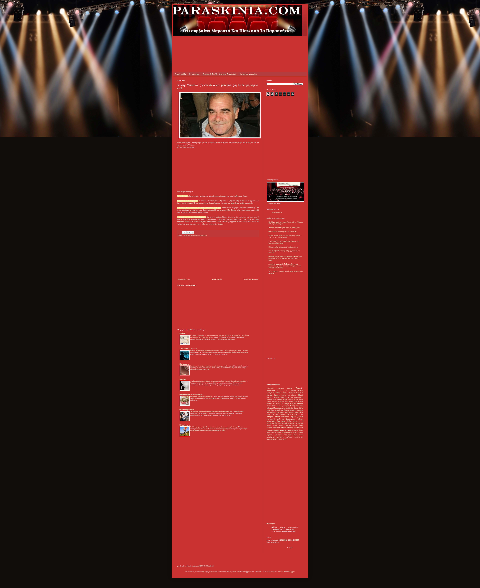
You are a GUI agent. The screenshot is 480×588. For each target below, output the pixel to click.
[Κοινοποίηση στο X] (187, 232)
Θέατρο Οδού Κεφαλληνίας (294, 401)
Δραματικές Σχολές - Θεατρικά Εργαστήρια (219, 74)
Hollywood (271, 391)
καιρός (283, 428)
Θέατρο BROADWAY (296, 397)
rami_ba (280, 572)
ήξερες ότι (290, 414)
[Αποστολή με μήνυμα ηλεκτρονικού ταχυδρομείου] (183, 232)
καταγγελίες (298, 428)
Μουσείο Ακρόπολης (282, 410)
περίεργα (280, 437)
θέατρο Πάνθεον (272, 425)
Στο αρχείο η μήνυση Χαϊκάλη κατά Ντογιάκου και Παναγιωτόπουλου (211, 411)
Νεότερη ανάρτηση (184, 279)
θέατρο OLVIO (298, 421)
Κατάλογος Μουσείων (248, 74)
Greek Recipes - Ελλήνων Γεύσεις (192, 394)
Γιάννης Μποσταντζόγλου (190, 235)
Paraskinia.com (277, 212)
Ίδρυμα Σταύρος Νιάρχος (285, 393)
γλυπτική (300, 417)
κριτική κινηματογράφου (284, 432)
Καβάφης (279, 406)
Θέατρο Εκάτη (293, 399)
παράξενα (270, 437)
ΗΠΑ (287, 397)
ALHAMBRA (270, 388)
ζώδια (289, 421)
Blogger (291, 572)
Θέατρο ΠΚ (271, 404)
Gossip (299, 388)
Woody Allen (284, 390)
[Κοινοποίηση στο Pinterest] (192, 232)
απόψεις (270, 417)
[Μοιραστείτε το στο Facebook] (190, 232)
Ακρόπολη (299, 393)
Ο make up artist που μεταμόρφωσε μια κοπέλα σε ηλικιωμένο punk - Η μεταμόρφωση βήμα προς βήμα (285, 258)
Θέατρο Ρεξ (279, 404)
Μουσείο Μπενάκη (296, 410)
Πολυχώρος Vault (282, 412)
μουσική (278, 435)
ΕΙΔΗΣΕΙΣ (183, 333)
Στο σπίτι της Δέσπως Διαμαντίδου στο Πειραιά (284, 228)
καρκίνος (290, 428)
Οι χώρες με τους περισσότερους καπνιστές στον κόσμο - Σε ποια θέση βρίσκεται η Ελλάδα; (218, 381)
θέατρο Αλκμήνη (272, 423)
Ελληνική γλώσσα (279, 397)
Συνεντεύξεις (194, 74)
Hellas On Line (185, 425)
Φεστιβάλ (270, 414)
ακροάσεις (299, 414)
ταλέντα (279, 439)
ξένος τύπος (298, 435)
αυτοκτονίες (285, 417)
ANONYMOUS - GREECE (188, 349)
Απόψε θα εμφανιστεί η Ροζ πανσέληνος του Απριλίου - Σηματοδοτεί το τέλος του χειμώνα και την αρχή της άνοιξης (284, 266)
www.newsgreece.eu (187, 410)
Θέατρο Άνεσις (282, 399)
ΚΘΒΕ (274, 406)
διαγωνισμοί (271, 419)
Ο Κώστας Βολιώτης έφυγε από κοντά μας (282, 232)
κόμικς (295, 433)
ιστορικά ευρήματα (273, 428)
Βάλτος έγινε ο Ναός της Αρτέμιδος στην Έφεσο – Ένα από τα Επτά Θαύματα (285, 236)
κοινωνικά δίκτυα (297, 430)
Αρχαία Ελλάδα (273, 395)
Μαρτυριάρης (184, 364)
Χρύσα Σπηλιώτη (280, 414)
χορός (284, 439)
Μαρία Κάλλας (293, 408)
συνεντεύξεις (203, 235)
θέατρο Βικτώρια (283, 423)
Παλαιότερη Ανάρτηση (251, 279)
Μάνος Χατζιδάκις (296, 406)
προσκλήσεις (298, 437)
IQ (277, 390)
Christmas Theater (284, 388)
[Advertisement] (222, 41)
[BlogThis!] (185, 232)
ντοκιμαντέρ (288, 435)
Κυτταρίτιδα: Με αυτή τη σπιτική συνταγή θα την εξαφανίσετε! (208, 366)
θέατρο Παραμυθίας (285, 425)
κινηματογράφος (273, 430)
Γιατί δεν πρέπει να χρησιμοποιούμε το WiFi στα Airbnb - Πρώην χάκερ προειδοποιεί (216, 350)
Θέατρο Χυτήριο (290, 404)
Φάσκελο (183, 379)
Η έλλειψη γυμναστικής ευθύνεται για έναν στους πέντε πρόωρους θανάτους (213, 427)
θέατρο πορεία (297, 425)
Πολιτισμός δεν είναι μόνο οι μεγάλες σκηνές (283, 247)
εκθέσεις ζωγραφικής (286, 419)
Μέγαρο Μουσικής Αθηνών (277, 408)
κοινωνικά (285, 430)
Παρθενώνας (271, 412)
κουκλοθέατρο (271, 433)
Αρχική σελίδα (180, 74)
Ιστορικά (299, 404)
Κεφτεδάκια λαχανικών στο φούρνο (201, 396)
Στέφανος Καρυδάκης (295, 412)
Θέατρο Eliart (271, 399)
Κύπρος (286, 406)
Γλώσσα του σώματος (288, 395)
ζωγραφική (281, 421)
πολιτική (289, 437)
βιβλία (293, 417)
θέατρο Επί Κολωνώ (296, 423)
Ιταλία (268, 406)
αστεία (277, 417)
